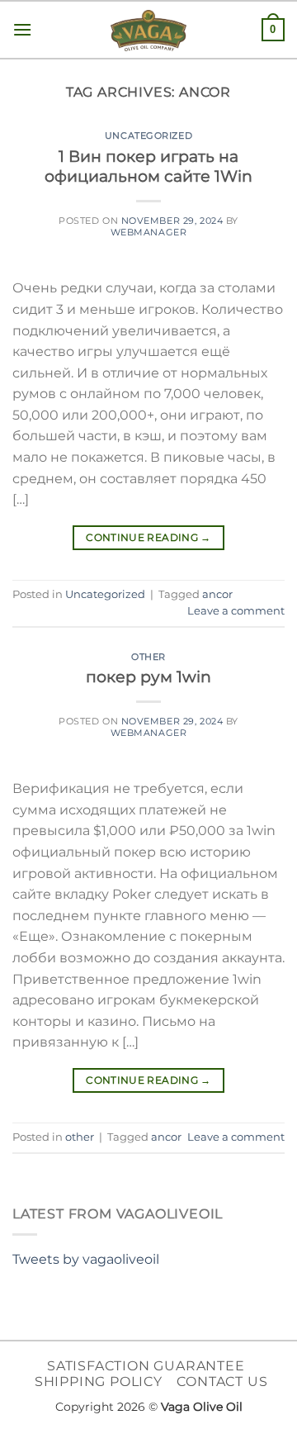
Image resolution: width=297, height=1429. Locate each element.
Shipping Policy (99, 1381)
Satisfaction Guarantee (146, 1366)
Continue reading (148, 537)
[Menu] (22, 29)
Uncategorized (148, 135)
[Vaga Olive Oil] (148, 30)
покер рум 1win (148, 676)
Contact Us (222, 1381)
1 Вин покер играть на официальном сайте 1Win (148, 166)
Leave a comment (236, 611)
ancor (217, 594)
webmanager (149, 232)
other (148, 656)
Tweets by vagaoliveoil (85, 1259)
